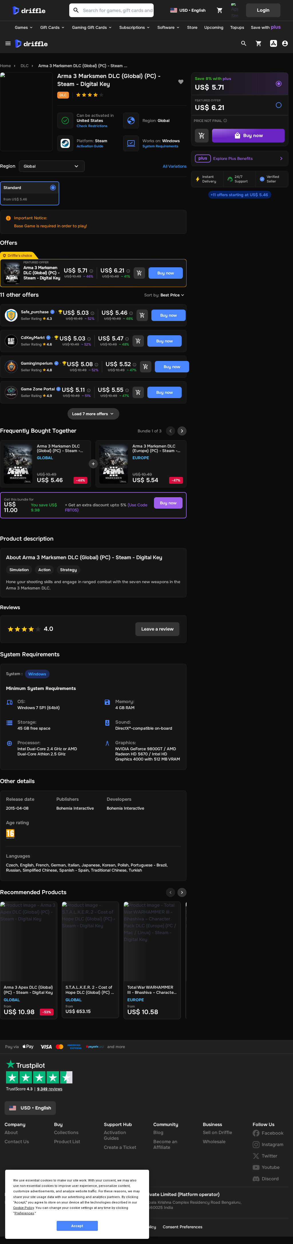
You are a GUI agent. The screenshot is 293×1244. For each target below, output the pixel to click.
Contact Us (17, 1142)
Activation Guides (115, 1135)
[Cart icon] (220, 10)
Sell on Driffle (217, 1132)
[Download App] (234, 10)
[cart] (259, 43)
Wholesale (214, 1142)
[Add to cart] (139, 273)
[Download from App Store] (273, 43)
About (11, 1132)
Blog (158, 1132)
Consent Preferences (182, 1226)
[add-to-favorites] (181, 82)
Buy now (168, 502)
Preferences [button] (24, 1213)
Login (263, 10)
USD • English (192, 10)
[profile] (285, 43)
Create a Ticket (120, 1147)
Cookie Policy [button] (23, 1208)
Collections (66, 1132)
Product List (67, 1142)
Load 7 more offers (90, 413)
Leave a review (157, 629)
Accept (77, 1226)
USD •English (36, 1108)
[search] (243, 43)
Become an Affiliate (165, 1144)
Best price (170, 295)
